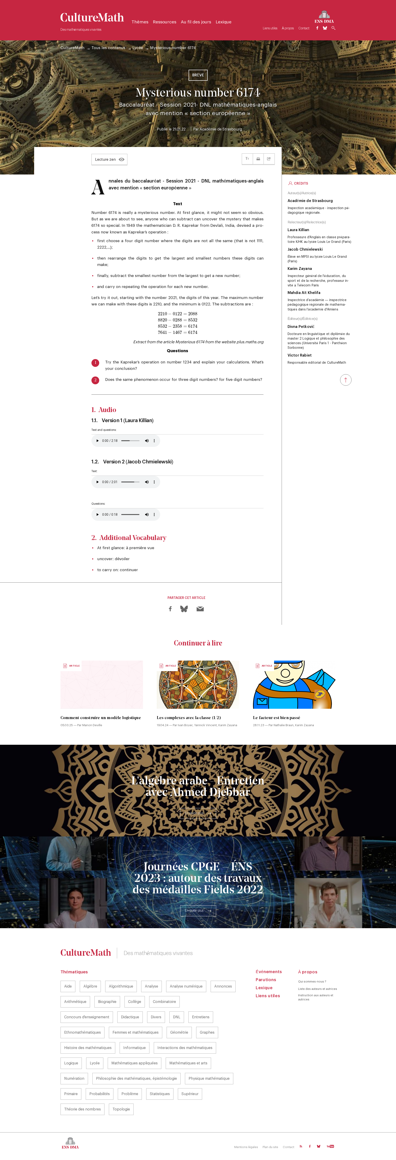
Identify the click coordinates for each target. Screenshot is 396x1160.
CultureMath (72, 48)
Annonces (223, 986)
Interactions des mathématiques (184, 1048)
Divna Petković (301, 327)
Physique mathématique (209, 1078)
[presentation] (178, 323)
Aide (68, 986)
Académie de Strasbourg (221, 129)
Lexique (223, 22)
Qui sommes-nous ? (312, 981)
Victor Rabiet (300, 355)
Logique (71, 1063)
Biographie (107, 1002)
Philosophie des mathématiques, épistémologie (136, 1078)
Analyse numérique (186, 986)
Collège (134, 1002)
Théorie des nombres (82, 1109)
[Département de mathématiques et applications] (324, 15)
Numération (74, 1078)
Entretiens (200, 1017)
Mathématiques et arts (188, 1063)
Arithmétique (75, 1002)
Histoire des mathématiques (88, 1048)
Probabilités (99, 1094)
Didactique (130, 1017)
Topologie (121, 1109)
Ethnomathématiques (82, 1032)
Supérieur (190, 1094)
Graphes (207, 1032)
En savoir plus (194, 813)
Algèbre (90, 986)
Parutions (266, 980)
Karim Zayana (300, 269)
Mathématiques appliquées (134, 1063)
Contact (303, 28)
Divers (156, 1017)
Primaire (71, 1094)
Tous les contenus (108, 48)
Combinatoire (164, 1002)
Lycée (137, 48)
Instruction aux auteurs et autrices (315, 997)
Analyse (151, 986)
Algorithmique (121, 986)
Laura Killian (298, 230)
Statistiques (160, 1094)
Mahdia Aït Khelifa (304, 293)
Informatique (134, 1048)
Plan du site (270, 1147)
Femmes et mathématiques (136, 1032)
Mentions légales (246, 1147)
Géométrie (179, 1032)
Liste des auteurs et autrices (317, 988)
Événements (269, 972)
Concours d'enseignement (86, 1017)
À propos (288, 28)
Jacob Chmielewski (305, 249)
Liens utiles (270, 28)
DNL (176, 1017)
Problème (129, 1094)
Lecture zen (105, 159)
